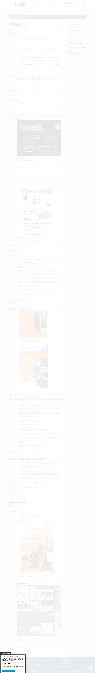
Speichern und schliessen (8, 671)
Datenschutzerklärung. (8, 660)
